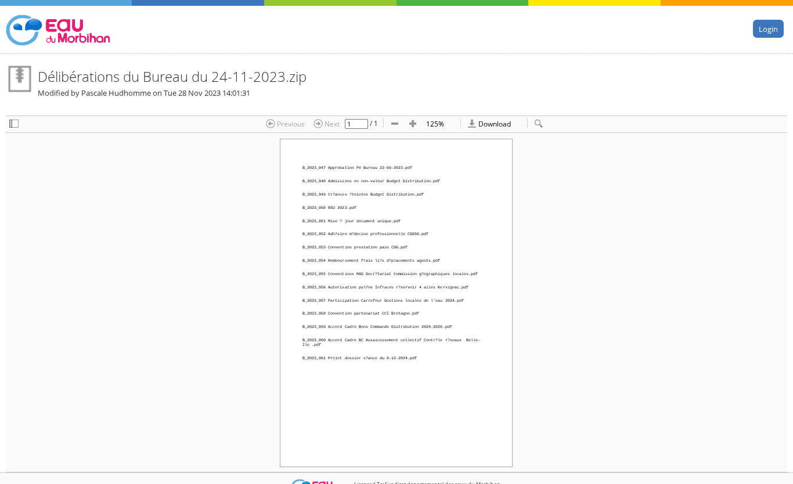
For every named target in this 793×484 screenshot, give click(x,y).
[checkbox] (14, 124)
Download (494, 123)
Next (331, 123)
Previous (290, 123)
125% (435, 123)
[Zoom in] (413, 124)
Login (768, 28)
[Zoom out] (395, 124)
